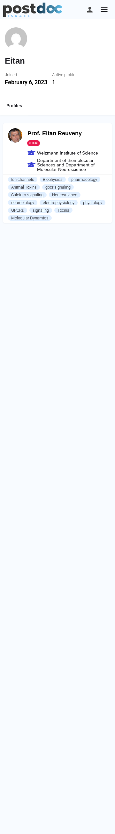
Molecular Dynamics (30, 218)
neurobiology (22, 202)
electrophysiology (58, 202)
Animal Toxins (24, 187)
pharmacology (84, 179)
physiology (92, 202)
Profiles (14, 105)
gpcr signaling (58, 187)
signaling (41, 210)
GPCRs (17, 210)
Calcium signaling (27, 195)
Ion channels (22, 179)
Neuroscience (64, 195)
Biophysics (53, 179)
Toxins (63, 210)
